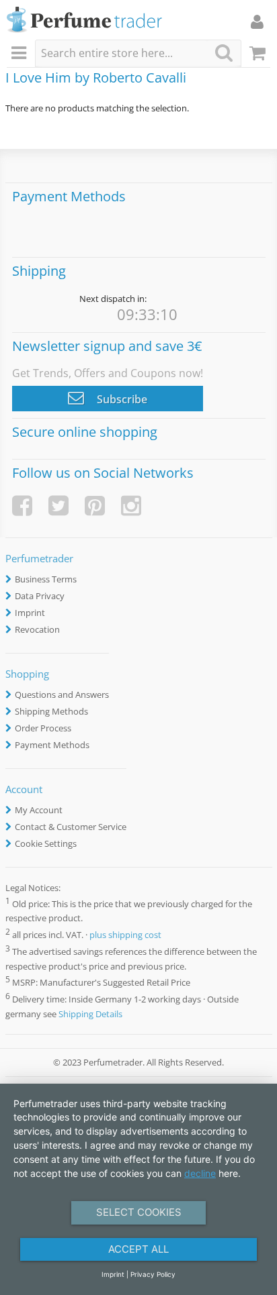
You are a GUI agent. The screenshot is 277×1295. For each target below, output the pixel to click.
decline (200, 1173)
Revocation (37, 629)
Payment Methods (52, 745)
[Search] (224, 52)
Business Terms (46, 579)
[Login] (257, 21)
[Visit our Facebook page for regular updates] (22, 505)
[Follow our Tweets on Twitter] (58, 505)
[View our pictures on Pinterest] (95, 505)
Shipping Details (90, 1014)
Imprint (30, 613)
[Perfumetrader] (84, 20)
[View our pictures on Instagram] (131, 505)
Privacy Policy (152, 1274)
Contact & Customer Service (70, 827)
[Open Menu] (21, 54)
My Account (39, 810)
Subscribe (120, 399)
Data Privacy (40, 596)
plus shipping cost (125, 935)
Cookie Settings (46, 843)
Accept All (138, 1249)
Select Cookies (139, 1212)
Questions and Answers (62, 694)
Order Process (43, 728)
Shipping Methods (51, 711)
